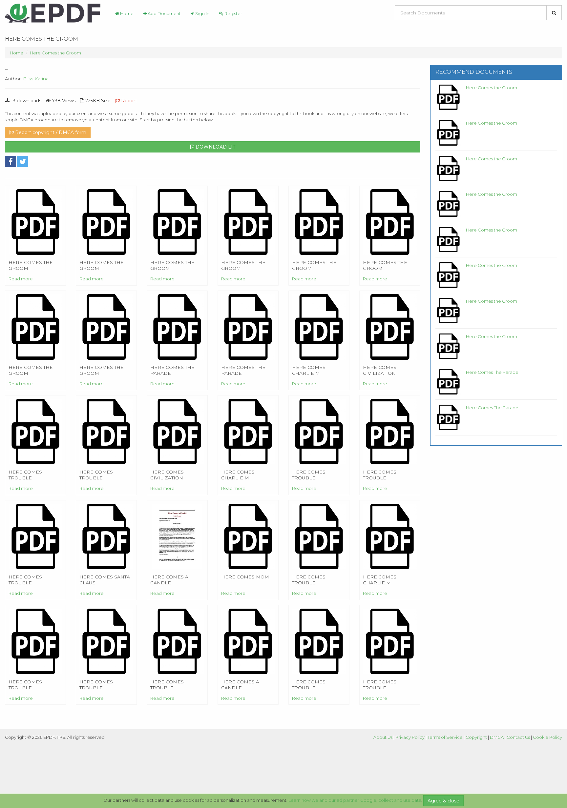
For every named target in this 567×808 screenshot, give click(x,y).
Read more (21, 278)
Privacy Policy (410, 737)
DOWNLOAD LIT (214, 147)
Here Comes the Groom (55, 52)
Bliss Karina (36, 79)
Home (126, 13)
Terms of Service (445, 737)
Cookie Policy (547, 737)
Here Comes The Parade (492, 372)
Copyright (476, 737)
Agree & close (443, 801)
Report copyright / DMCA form (50, 132)
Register (232, 13)
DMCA (497, 737)
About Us (382, 737)
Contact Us (518, 737)
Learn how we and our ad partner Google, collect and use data (354, 800)
